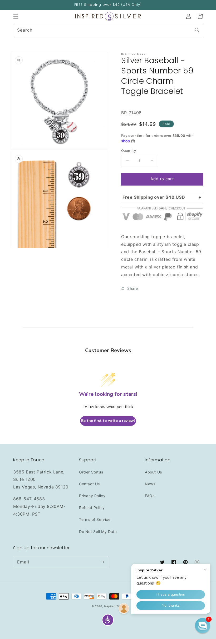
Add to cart (162, 178)
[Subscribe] (102, 562)
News (150, 484)
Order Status (91, 472)
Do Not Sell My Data (98, 531)
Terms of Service (95, 519)
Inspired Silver (114, 606)
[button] (16, 16)
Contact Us (89, 484)
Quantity (128, 150)
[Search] (197, 30)
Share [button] (132, 288)
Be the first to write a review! (108, 420)
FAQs (149, 495)
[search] (108, 30)
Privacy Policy (92, 495)
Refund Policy (92, 507)
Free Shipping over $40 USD (153, 197)
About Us (153, 472)
